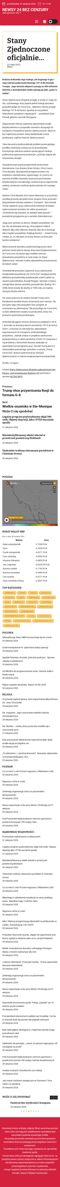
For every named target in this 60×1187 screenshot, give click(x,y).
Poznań (22, 593)
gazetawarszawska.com (43, 620)
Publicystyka (33, 597)
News (9, 67)
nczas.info (9, 597)
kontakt (16, 1173)
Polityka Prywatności (37, 1173)
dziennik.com (49, 597)
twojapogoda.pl (27, 611)
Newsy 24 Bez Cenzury (25, 10)
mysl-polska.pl (10, 611)
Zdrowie (31, 616)
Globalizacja (46, 602)
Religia (7, 620)
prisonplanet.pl (44, 616)
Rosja (7, 602)
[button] (52, 1097)
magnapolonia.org (27, 606)
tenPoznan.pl (10, 606)
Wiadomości (9, 593)
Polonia (21, 597)
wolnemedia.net (45, 606)
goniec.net (32, 602)
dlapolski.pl (19, 602)
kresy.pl (33, 593)
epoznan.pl (45, 593)
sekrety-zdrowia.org (22, 620)
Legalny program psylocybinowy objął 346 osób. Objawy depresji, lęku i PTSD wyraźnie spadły (28, 419)
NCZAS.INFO (16, 376)
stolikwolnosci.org (11, 625)
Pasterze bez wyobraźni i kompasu (22, 1102)
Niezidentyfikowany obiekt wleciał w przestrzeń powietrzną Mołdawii (23, 437)
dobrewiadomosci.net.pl (14, 616)
